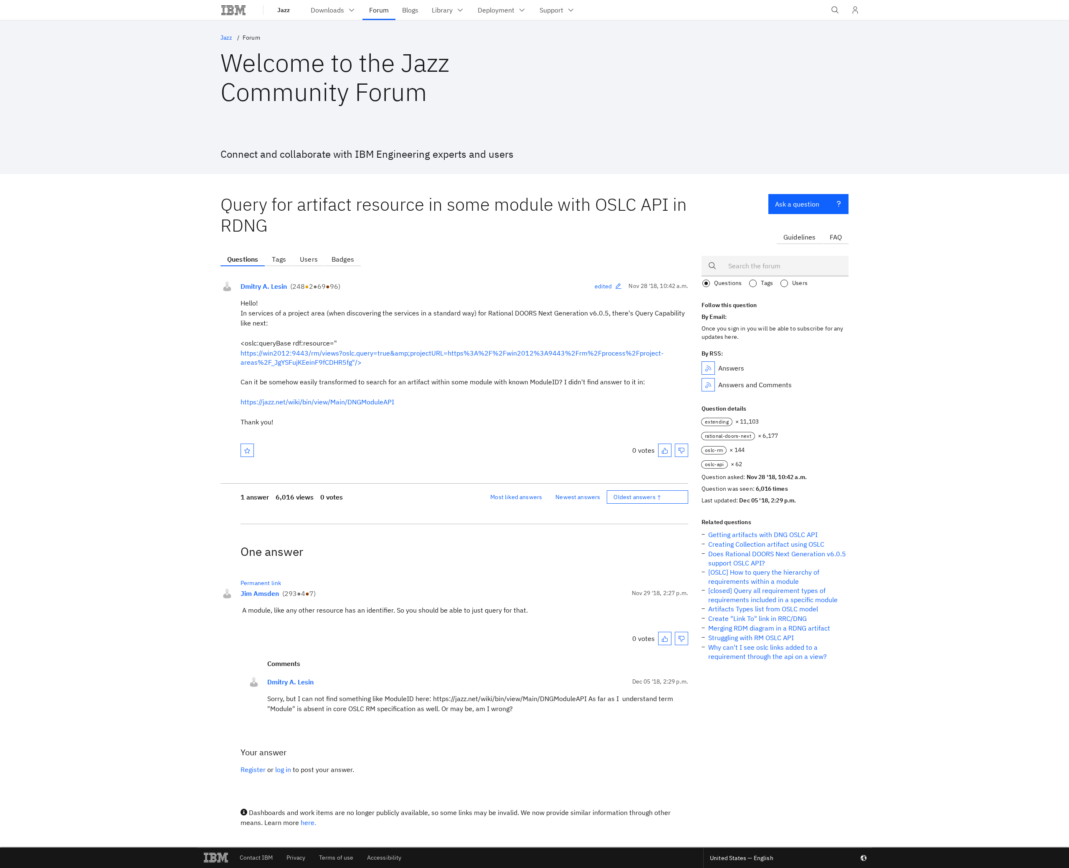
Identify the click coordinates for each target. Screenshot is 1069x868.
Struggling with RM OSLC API (751, 637)
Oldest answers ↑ (637, 497)
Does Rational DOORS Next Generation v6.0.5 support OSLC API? (777, 558)
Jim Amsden (260, 593)
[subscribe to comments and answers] (708, 384)
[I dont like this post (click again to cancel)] (681, 450)
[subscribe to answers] (708, 368)
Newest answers (577, 497)
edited (603, 286)
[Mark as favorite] (247, 450)
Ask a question (797, 204)
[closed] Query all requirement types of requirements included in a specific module (773, 595)
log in (283, 769)
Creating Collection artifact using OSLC (766, 544)
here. (308, 822)
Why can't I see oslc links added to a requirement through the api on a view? (767, 652)
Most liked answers (516, 497)
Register (253, 769)
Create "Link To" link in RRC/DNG (757, 618)
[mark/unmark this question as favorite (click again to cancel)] (247, 450)
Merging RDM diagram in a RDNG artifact (769, 628)
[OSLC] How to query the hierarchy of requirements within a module (763, 576)
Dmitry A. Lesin (264, 286)
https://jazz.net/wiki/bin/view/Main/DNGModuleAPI (317, 402)
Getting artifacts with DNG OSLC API (763, 534)
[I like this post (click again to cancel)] (664, 450)
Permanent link (261, 583)
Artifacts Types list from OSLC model (763, 609)
